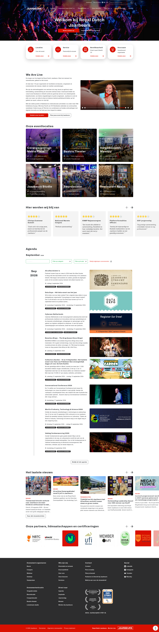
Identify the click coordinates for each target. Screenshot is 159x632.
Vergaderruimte (32, 591)
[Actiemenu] (155, 628)
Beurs (29, 566)
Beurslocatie (31, 594)
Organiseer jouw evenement (90, 30)
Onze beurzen (96, 8)
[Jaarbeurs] (125, 628)
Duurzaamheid (63, 569)
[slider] (98, 108)
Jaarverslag (62, 598)
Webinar (29, 573)
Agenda (52, 8)
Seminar (29, 576)
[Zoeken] (131, 2)
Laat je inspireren (79, 34)
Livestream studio (33, 605)
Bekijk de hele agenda (79, 462)
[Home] (34, 8)
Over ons (107, 8)
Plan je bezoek (90, 573)
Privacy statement (69, 628)
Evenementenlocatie (35, 587)
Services (61, 580)
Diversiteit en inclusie (65, 566)
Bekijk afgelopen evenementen (100, 261)
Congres (30, 569)
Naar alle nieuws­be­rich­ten (35, 516)
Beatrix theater (32, 601)
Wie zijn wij (63, 563)
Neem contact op (68, 30)
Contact (130, 8)
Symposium (31, 580)
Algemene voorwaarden (54, 628)
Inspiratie (61, 594)
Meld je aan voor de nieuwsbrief (95, 580)
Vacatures (89, 2)
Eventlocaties (82, 8)
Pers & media (97, 2)
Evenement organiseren (36, 563)
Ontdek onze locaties (37, 115)
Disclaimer (42, 628)
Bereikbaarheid (120, 8)
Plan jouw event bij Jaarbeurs (60, 115)
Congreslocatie (32, 598)
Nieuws (60, 601)
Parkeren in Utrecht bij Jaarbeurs (96, 576)
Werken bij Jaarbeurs (65, 605)
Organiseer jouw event (65, 8)
